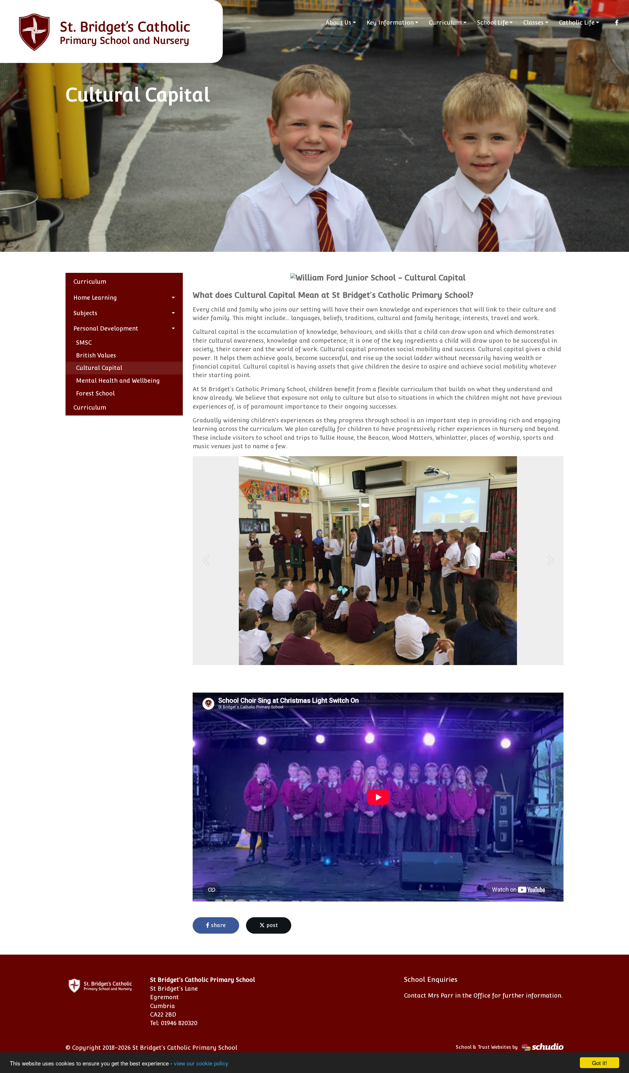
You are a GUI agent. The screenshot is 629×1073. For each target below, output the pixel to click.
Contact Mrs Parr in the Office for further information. (483, 995)
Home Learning (95, 297)
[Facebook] (617, 23)
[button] (206, 560)
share (217, 925)
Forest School (95, 393)
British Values (96, 355)
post (271, 925)
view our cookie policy (201, 1063)
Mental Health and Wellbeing (118, 380)
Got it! (599, 1063)
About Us (338, 22)
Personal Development (105, 328)
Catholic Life (577, 22)
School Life (492, 22)
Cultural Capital (99, 367)
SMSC (84, 342)
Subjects (85, 313)
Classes (533, 22)
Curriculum (445, 22)
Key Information (390, 22)
